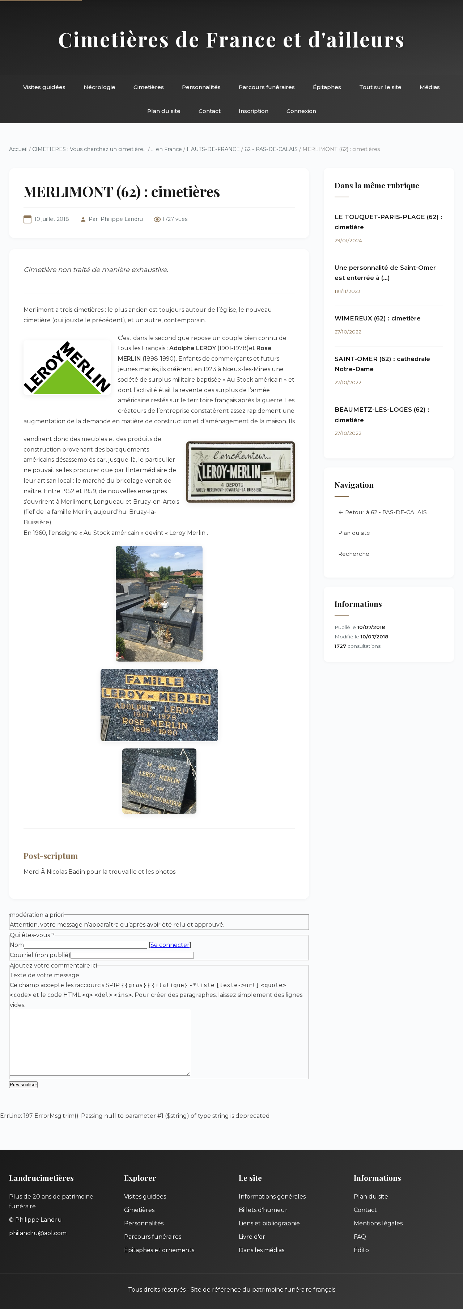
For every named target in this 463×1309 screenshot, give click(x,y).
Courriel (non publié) (40, 955)
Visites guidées (44, 87)
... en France (166, 149)
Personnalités (201, 87)
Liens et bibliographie (269, 1223)
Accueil (18, 149)
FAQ (360, 1236)
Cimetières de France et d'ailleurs (231, 39)
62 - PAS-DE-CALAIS (271, 149)
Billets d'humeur (263, 1210)
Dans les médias (261, 1250)
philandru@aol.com (38, 1233)
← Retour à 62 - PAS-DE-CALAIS (382, 512)
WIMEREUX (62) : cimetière (378, 318)
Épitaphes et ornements (159, 1250)
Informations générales (272, 1196)
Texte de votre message (44, 975)
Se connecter (170, 944)
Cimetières (148, 87)
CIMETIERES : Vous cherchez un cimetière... (89, 149)
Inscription (253, 111)
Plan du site (163, 111)
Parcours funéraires (267, 87)
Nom (17, 944)
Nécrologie (99, 87)
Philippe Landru (122, 219)
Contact (210, 111)
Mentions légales (378, 1223)
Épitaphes (327, 87)
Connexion (301, 111)
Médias (430, 87)
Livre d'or (252, 1236)
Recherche (353, 553)
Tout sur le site (380, 87)
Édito (361, 1250)
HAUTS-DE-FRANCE (213, 149)
